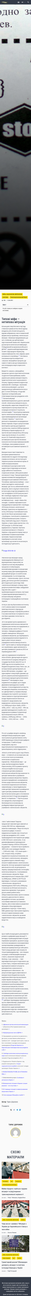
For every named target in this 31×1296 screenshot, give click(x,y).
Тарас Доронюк (12, 1102)
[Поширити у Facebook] (14, 1110)
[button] (18, 2)
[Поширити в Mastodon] (20, 1110)
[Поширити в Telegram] (17, 1110)
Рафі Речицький (12, 1271)
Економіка (5, 1181)
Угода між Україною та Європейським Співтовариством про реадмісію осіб (15, 1048)
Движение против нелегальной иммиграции (16, 1024)
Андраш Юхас (21, 1197)
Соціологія (18, 1181)
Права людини (6, 1258)
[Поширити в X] (11, 1110)
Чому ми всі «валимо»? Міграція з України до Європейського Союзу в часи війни (14, 1226)
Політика (5, 297)
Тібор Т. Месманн (12, 1197)
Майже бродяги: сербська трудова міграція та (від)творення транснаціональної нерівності (14, 1191)
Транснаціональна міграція (18, 297)
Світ (12, 1181)
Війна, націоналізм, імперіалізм (12, 294)
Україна (23, 1219)
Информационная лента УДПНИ (12, 1032)
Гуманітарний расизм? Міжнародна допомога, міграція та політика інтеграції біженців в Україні (14, 1265)
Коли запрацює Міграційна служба (13, 1095)
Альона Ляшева (12, 1232)
